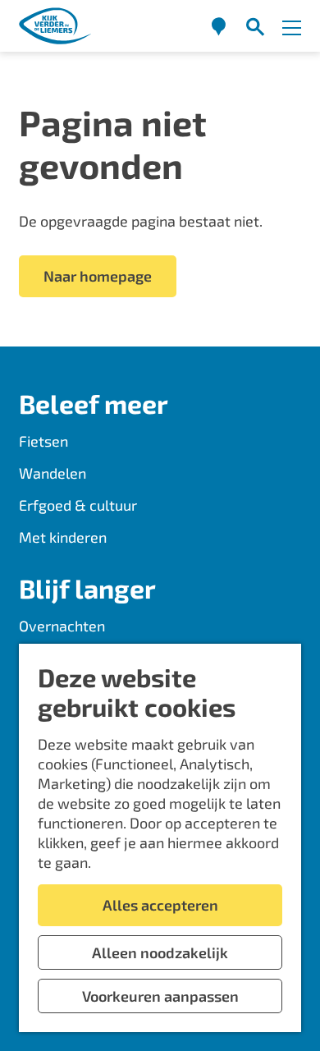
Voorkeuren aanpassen (160, 996)
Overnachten (62, 626)
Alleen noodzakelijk (160, 952)
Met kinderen (63, 537)
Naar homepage (97, 276)
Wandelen (52, 473)
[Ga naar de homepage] (56, 25)
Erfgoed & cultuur (78, 505)
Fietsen (43, 441)
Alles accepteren (160, 905)
